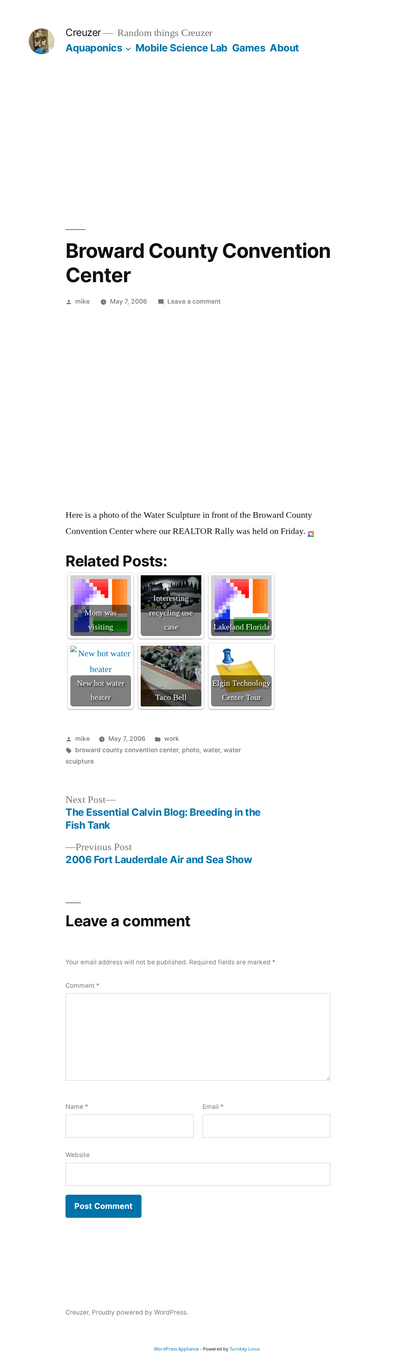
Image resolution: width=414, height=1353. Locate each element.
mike (82, 301)
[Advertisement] (207, 141)
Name (76, 1106)
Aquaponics (93, 48)
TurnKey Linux (245, 1349)
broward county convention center (126, 750)
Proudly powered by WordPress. (140, 1312)
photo (190, 750)
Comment (82, 985)
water (211, 750)
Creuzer (83, 32)
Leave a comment (194, 301)
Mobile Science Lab (181, 48)
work (171, 738)
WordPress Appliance (176, 1349)
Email (213, 1106)
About (284, 48)
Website (77, 1155)
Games (249, 48)
